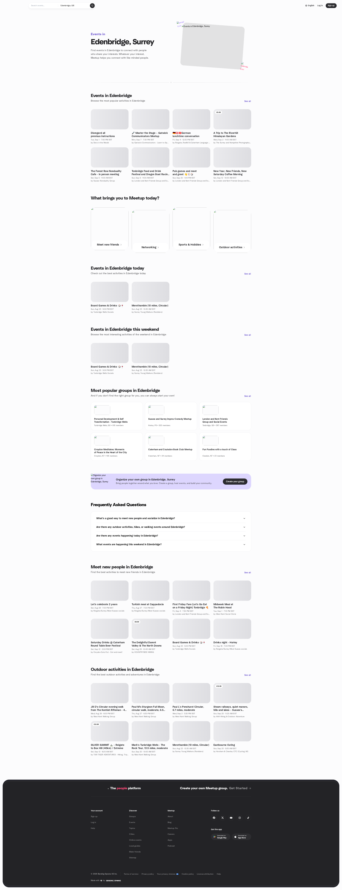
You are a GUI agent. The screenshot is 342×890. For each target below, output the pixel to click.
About (170, 816)
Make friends (135, 852)
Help (93, 828)
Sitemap (132, 858)
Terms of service (131, 874)
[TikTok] (248, 818)
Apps (170, 840)
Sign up (94, 816)
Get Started (238, 788)
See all (247, 101)
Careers (171, 834)
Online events (135, 840)
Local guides (134, 846)
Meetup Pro (173, 828)
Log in (93, 822)
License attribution (205, 874)
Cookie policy (188, 874)
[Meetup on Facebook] (214, 818)
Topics (132, 828)
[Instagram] (240, 818)
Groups (132, 816)
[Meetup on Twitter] (223, 818)
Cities (131, 834)
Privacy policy (148, 874)
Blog (170, 822)
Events (132, 822)
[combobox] (74, 5)
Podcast (171, 846)
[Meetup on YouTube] (231, 818)
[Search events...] (92, 5)
